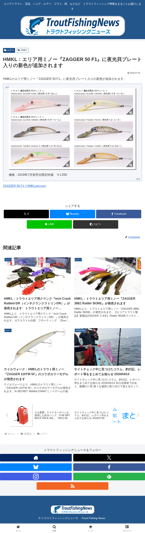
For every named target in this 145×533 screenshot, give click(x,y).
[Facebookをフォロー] (109, 467)
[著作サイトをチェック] (36, 457)
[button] (95, 224)
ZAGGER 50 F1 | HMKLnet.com (24, 185)
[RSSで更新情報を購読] (72, 486)
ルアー (10, 50)
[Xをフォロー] (109, 457)
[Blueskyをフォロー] (36, 467)
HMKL (24, 50)
